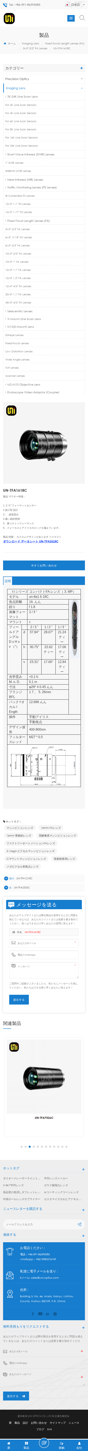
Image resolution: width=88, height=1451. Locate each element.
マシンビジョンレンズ (20, 827)
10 (58, 1147)
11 (62, 1147)
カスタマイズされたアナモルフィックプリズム (63, 1199)
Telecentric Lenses (19, 311)
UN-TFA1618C (33, 932)
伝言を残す (44, 1443)
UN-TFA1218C (24, 878)
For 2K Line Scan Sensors (20, 105)
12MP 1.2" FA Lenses (18, 278)
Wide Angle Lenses (17, 359)
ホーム (11, 43)
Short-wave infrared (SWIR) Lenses (30, 154)
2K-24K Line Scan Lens (22, 96)
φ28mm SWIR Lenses (18, 171)
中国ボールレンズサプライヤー (21, 1199)
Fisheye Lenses (14, 335)
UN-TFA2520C (22, 887)
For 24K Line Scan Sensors (21, 145)
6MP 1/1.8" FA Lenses (18, 237)
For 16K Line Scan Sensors (21, 137)
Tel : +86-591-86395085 (24, 4)
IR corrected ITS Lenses (20, 195)
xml (49, 1429)
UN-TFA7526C (44, 1117)
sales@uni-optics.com (45, 1277)
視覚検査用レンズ (64, 858)
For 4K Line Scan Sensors (20, 113)
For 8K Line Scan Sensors (20, 129)
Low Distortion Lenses (19, 351)
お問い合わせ (39, 1422)
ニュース (74, 1422)
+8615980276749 (46, 1259)
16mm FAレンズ (51, 827)
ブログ (40, 1429)
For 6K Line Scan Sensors (20, 121)
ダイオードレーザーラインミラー (22, 1178)
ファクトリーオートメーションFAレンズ (31, 843)
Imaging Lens (30, 43)
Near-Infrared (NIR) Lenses (25, 179)
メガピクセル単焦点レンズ (22, 866)
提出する (13, 1396)
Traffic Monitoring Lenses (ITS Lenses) (32, 187)
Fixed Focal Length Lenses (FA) (65, 43)
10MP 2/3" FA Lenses (18, 253)
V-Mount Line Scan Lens (24, 319)
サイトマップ (58, 1422)
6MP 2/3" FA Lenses (17, 245)
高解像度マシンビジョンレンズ (57, 835)
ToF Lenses (12, 367)
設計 (25, 1422)
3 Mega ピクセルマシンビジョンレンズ (31, 851)
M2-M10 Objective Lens (23, 384)
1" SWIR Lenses (14, 162)
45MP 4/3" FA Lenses (18, 302)
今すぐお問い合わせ (44, 565)
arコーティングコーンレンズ (61, 1192)
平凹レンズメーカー (56, 1178)
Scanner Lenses (15, 375)
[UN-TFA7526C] (44, 1077)
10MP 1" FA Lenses (16, 261)
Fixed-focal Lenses (17, 343)
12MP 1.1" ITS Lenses (17, 204)
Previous (21, 1147)
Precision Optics (17, 79)
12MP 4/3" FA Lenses (18, 286)
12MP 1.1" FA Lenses (18, 270)
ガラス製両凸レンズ (56, 1185)
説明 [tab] (8, 581)
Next (67, 1147)
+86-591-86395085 (39, 1254)
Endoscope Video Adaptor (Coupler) (33, 392)
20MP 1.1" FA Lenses (18, 294)
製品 (17, 1422)
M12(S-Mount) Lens (20, 326)
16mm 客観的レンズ (19, 835)
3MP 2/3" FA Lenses (35, 48)
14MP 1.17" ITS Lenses (18, 212)
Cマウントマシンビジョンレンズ (26, 858)
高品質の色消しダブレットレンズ (22, 1192)
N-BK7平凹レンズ (13, 1185)
